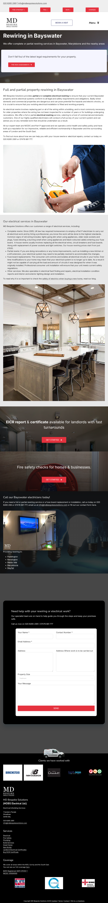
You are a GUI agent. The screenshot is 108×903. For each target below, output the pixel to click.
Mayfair (10, 568)
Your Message (24, 683)
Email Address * (25, 642)
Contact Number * (64, 632)
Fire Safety (7, 838)
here (28, 867)
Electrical (6, 836)
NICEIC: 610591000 (10, 873)
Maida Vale (12, 562)
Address (21, 651)
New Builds (7, 847)
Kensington (12, 559)
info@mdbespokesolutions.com (32, 3)
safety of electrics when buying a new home (62, 279)
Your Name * (23, 632)
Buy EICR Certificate (10, 852)
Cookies (54, 901)
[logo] (12, 18)
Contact (66, 901)
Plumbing (6, 840)
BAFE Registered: (15, 871)
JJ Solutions (80, 901)
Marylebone (12, 565)
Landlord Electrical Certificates (14, 850)
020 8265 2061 (10, 3)
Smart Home (7, 845)
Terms (60, 901)
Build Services (8, 843)
